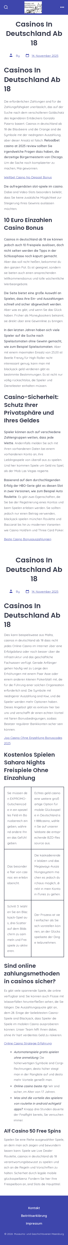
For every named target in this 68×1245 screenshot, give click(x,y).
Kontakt (34, 1208)
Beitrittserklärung (34, 1216)
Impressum (34, 1223)
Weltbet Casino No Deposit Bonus (28, 177)
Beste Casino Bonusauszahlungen (27, 539)
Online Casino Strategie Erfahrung (28, 1043)
